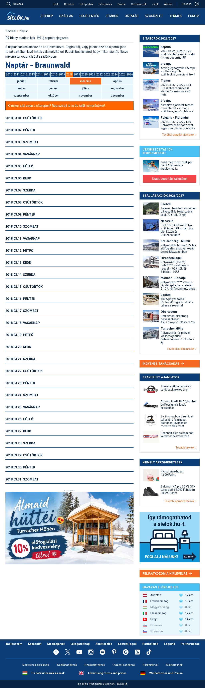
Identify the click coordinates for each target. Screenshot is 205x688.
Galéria (122, 4)
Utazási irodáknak (124, 665)
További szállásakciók (181, 348)
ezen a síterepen (37, 106)
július (85, 88)
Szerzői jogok (127, 643)
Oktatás (131, 16)
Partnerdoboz (190, 643)
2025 (122, 74)
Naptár (24, 31)
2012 (24, 74)
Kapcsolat (34, 643)
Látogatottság (80, 643)
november (85, 95)
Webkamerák (139, 4)
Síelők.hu (17, 15)
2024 (114, 74)
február (53, 81)
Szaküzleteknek (95, 665)
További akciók (185, 447)
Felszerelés (105, 4)
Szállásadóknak (67, 665)
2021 (92, 74)
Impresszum (13, 643)
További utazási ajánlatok (178, 134)
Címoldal (10, 31)
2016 (54, 74)
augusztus (118, 88)
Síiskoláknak (150, 665)
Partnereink (150, 643)
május (21, 88)
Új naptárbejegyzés (55, 38)
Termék (175, 16)
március (85, 81)
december (117, 95)
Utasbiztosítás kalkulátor (169, 179)
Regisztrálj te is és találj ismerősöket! (78, 106)
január (21, 81)
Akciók (168, 4)
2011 (16, 74)
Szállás (66, 16)
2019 (77, 74)
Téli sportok (86, 4)
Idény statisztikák (22, 38)
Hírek (56, 4)
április (117, 81)
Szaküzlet (154, 16)
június (53, 88)
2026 (130, 74)
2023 (107, 74)
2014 (39, 74)
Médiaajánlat (56, 643)
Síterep (46, 16)
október (53, 95)
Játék (155, 4)
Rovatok (69, 4)
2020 (84, 74)
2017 (62, 74)
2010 (9, 74)
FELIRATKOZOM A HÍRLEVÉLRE (165, 573)
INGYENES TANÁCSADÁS (161, 363)
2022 (99, 74)
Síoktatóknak (174, 665)
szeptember (21, 95)
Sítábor (112, 16)
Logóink (169, 643)
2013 (31, 74)
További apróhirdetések (179, 501)
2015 (47, 74)
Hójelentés (89, 16)
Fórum (193, 16)
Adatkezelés (103, 643)
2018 (69, 74)
